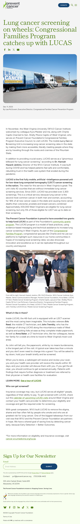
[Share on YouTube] (32, 506)
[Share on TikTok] (23, 506)
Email (5, 461)
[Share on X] (13, 49)
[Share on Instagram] (14, 506)
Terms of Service (46, 473)
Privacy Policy (35, 473)
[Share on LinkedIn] (18, 506)
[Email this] (18, 49)
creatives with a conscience (23, 520)
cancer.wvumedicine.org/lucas (21, 439)
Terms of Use (7, 516)
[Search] (72, 5)
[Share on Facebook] (4, 49)
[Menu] (76, 5)
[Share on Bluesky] (5, 506)
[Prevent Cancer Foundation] (11, 5)
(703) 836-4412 (40, 476)
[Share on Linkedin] (9, 49)
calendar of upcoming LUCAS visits (31, 398)
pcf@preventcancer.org (21, 476)
